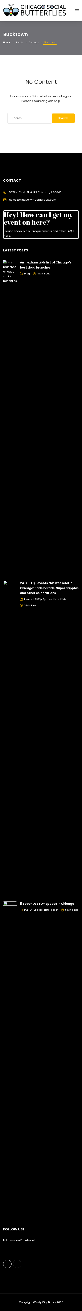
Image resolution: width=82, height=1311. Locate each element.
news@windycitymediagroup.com (32, 200)
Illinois (19, 42)
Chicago (34, 42)
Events (28, 599)
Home (6, 42)
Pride (63, 599)
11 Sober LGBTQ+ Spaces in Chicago (47, 904)
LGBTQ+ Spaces (42, 599)
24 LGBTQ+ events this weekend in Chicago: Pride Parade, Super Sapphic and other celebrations (49, 588)
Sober (54, 909)
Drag (27, 273)
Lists (56, 599)
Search (63, 118)
